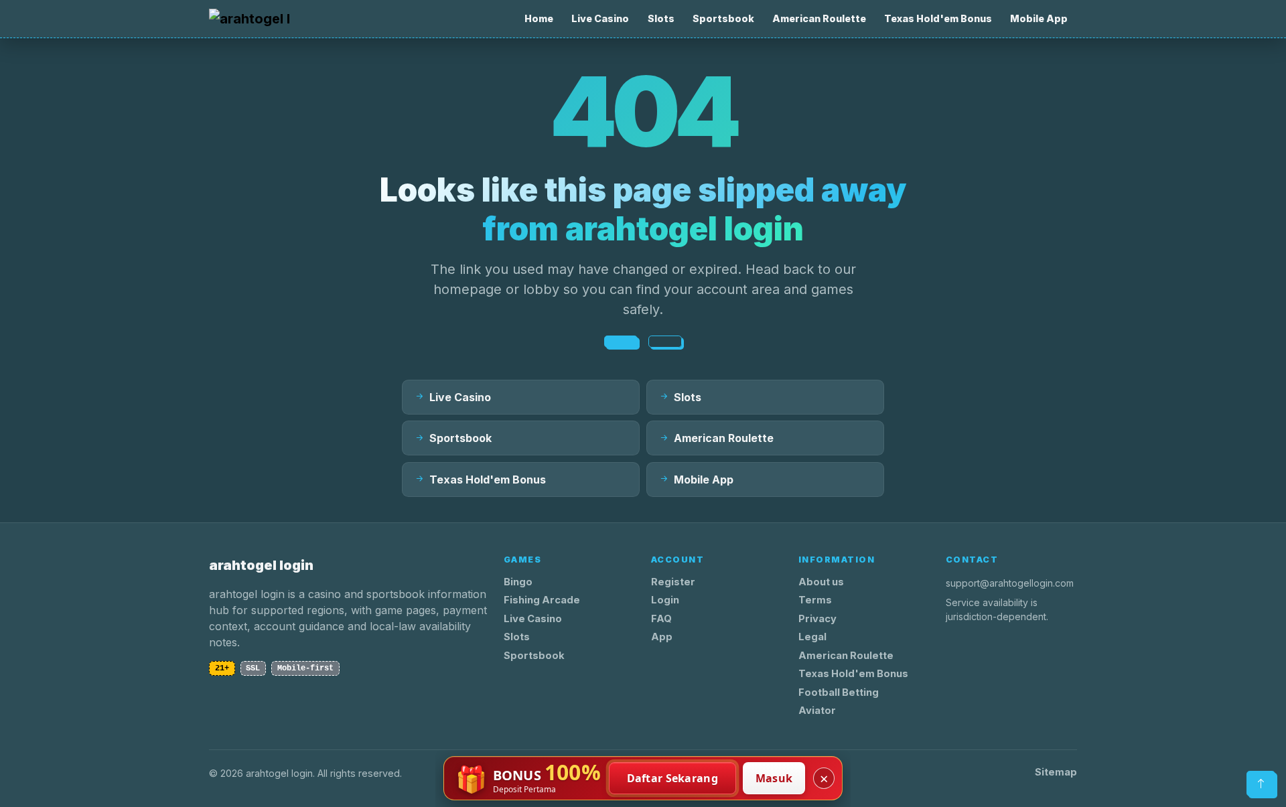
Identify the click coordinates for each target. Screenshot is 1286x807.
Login (665, 600)
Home (538, 18)
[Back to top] (1260, 783)
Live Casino (600, 18)
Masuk (774, 778)
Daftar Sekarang (673, 778)
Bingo (518, 582)
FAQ (661, 619)
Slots (661, 18)
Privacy (817, 619)
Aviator (817, 711)
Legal (812, 637)
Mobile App (1039, 18)
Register (673, 582)
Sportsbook (723, 18)
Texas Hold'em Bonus (938, 18)
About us (821, 582)
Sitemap (1056, 772)
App (661, 637)
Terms (815, 600)
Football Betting (838, 692)
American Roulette (819, 18)
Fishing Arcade (542, 600)
